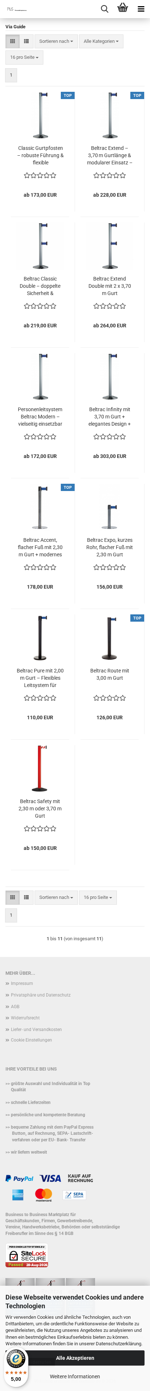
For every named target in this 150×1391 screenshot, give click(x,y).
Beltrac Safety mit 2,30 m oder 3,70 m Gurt (40, 808)
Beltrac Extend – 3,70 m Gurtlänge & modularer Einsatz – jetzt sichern (110, 155)
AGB (15, 1006)
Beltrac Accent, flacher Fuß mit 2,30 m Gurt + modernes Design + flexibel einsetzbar (40, 547)
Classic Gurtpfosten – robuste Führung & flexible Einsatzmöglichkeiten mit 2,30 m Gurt (40, 155)
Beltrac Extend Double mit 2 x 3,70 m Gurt (109, 286)
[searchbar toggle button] (104, 9)
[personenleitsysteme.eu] (14, 9)
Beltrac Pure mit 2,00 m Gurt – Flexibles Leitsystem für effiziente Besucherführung (40, 678)
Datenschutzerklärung (118, 1343)
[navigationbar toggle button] (141, 9)
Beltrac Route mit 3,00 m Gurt (109, 674)
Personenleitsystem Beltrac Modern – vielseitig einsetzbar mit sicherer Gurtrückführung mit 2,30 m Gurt (40, 416)
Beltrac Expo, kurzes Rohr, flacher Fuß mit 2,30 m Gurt (109, 547)
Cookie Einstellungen (31, 1040)
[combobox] (56, 41)
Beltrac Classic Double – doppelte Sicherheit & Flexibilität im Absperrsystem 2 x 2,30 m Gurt (40, 286)
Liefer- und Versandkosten (36, 1029)
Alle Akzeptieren (75, 1358)
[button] (12, 41)
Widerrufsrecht (25, 1017)
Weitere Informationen (75, 1376)
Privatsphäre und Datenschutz (41, 995)
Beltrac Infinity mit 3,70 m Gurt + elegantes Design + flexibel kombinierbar (109, 416)
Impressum (22, 983)
